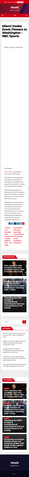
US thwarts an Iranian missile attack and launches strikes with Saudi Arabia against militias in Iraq (14, 358)
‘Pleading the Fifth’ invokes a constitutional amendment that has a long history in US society (14, 303)
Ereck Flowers (8, 171)
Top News (7, 388)
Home (14, 473)
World (15, 7)
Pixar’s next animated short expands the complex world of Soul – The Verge (8, 236)
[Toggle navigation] (15, 15)
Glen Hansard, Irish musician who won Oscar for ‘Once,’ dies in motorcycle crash (14, 268)
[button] (26, 15)
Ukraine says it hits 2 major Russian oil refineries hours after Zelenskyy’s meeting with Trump (14, 286)
